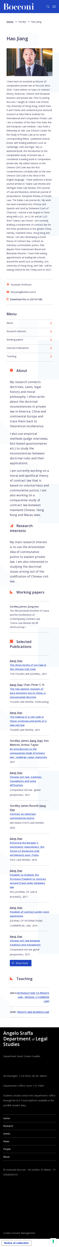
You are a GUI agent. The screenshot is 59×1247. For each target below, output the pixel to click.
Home (10, 21)
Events (6, 1133)
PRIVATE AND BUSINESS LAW (33, 1012)
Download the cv (19, 299)
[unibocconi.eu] (18, 6)
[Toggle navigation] (54, 6)
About (10, 322)
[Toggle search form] (48, 6)
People (7, 1149)
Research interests (16, 331)
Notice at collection (16, 1243)
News (6, 1141)
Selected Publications (18, 347)
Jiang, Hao (16, 661)
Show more (22, 963)
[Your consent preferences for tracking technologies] (53, 1241)
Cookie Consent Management (19, 1233)
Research (8, 1126)
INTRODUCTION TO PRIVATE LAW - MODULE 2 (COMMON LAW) (33, 997)
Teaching (11, 356)
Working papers (15, 339)
